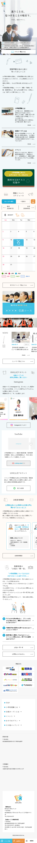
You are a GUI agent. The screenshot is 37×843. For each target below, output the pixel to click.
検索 (33, 202)
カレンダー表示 (8, 201)
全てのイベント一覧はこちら (18, 285)
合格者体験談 (18, 555)
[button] (29, 337)
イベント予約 (7, 841)
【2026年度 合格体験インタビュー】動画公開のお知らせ (17, 42)
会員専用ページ (19, 841)
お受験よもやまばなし (18, 654)
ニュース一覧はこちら (18, 361)
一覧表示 (23, 201)
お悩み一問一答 (18, 647)
